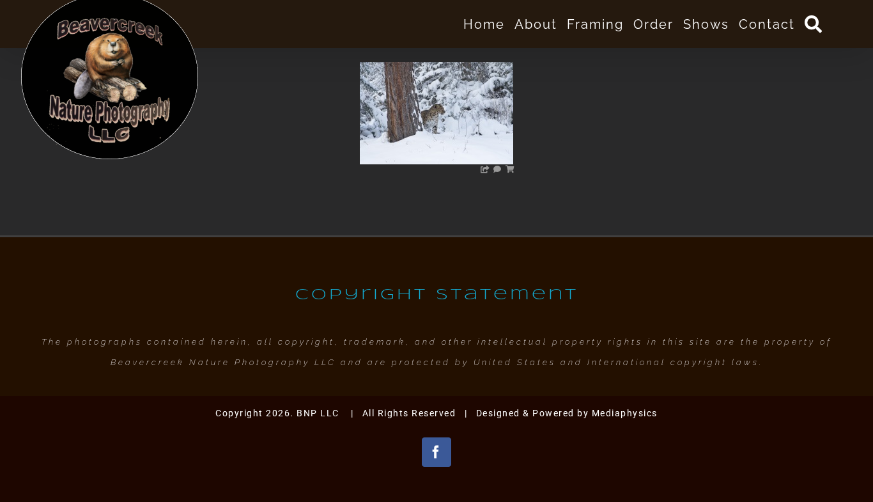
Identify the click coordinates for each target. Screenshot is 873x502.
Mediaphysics (625, 413)
